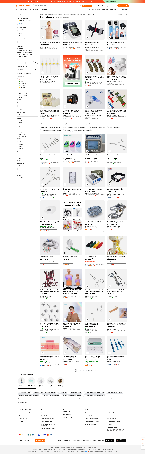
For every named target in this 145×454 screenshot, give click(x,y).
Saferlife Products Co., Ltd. (113, 195)
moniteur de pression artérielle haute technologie (45, 392)
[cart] (103, 6)
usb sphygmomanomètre (24, 392)
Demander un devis (67, 417)
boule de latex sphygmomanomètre (115, 392)
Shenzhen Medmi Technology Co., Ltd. (72, 194)
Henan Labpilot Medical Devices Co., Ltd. (49, 48)
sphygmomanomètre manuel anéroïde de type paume (75, 127)
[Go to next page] (94, 370)
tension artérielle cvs (114, 127)
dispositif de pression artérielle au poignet (51, 127)
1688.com (57, 447)
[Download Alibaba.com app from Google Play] (121, 440)
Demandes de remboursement (92, 421)
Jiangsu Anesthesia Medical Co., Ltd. (48, 229)
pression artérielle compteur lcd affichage (77, 123)
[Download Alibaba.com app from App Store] (109, 440)
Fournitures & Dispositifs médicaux (53, 14)
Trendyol (89, 447)
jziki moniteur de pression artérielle (51, 395)
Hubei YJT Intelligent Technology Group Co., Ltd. (72, 329)
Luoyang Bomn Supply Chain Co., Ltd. (116, 330)
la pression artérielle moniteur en (97, 123)
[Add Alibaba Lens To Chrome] (40, 440)
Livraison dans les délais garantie (48, 418)
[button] (80, 6)
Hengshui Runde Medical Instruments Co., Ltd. (95, 50)
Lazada (72, 447)
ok (35, 62)
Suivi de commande (111, 418)
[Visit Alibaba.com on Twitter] (114, 430)
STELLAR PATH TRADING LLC (47, 82)
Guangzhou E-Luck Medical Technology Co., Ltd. (117, 227)
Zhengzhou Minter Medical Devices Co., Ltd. (72, 116)
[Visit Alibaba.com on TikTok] (123, 430)
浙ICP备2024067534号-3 (111, 451)
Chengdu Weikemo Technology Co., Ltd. (49, 162)
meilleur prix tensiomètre (76, 392)
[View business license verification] (86, 451)
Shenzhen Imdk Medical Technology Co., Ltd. (72, 47)
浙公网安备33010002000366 (97, 451)
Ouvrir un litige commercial (91, 418)
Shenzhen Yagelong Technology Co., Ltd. (116, 84)
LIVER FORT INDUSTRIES (46, 297)
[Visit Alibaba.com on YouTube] (120, 430)
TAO (84, 447)
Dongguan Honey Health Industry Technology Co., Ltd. (117, 47)
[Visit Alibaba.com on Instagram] (117, 430)
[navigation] (27, 192)
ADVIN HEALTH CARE (68, 263)
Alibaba (41, 14)
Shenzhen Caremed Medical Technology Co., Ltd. (50, 263)
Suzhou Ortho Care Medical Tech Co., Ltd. (94, 227)
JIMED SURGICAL (89, 297)
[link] (143, 440)
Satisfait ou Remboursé (46, 415)
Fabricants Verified (67, 414)
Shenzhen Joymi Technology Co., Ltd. (71, 161)
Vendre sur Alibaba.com (112, 412)
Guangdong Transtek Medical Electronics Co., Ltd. (95, 194)
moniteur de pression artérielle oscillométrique (29, 395)
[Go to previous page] (73, 370)
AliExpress (51, 447)
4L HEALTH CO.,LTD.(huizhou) (92, 161)
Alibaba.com (101, 440)
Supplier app (66, 440)
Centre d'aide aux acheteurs (91, 412)
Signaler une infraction (90, 427)
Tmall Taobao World (65, 447)
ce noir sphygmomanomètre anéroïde (82, 130)
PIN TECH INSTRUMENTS (46, 330)
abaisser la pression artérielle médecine (95, 392)
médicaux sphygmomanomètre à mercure (72, 395)
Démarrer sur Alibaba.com (113, 415)
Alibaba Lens (26, 440)
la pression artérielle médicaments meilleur (51, 130)
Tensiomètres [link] (90, 14)
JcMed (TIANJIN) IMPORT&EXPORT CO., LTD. (95, 118)
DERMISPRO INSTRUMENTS (114, 162)
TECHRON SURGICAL (112, 296)
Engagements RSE (23, 418)
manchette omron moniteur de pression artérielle (52, 123)
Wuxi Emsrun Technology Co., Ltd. (48, 116)
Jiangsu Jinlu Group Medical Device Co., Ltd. (117, 263)
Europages (94, 447)
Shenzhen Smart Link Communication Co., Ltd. (117, 116)
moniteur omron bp (23, 402)
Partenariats (110, 424)
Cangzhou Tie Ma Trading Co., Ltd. (93, 83)
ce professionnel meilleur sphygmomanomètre (95, 395)
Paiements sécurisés (46, 412)
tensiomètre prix (63, 392)
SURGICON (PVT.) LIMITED (91, 330)
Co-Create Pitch (23, 415)
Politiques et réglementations (48, 428)
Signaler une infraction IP (91, 424)
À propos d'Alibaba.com (25, 409)
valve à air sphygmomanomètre (98, 127)
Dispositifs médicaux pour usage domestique (74, 14)
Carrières (21, 421)
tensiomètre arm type (85, 398)
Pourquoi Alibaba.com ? (24, 412)
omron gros (67, 130)
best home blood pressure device (101, 398)
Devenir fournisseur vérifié (113, 421)
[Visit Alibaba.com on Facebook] (108, 430)
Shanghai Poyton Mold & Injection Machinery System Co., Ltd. (72, 296)
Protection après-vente (46, 421)
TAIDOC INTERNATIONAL (46, 195)
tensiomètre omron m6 (117, 398)
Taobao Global (78, 447)
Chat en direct (88, 415)
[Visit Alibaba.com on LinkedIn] (111, 430)
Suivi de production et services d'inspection (48, 425)
